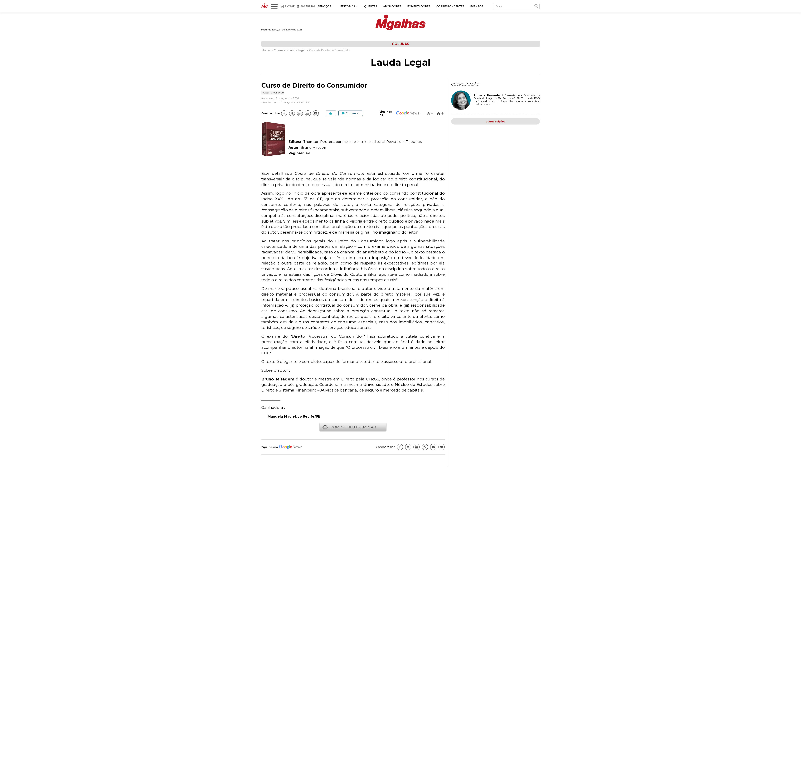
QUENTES (370, 6)
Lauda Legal (401, 62)
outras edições (495, 121)
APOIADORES (392, 6)
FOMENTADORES (418, 6)
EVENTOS (476, 6)
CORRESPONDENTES (450, 6)
